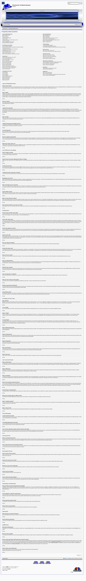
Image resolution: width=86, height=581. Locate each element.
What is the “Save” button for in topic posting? (9, 66)
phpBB (27, 180)
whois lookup (72, 540)
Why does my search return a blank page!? (49, 56)
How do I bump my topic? (6, 68)
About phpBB (75, 528)
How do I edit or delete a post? (7, 58)
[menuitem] (8, 24)
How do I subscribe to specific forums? (49, 63)
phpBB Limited (30, 528)
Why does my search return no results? (49, 55)
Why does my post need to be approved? (8, 67)
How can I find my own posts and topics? (49, 58)
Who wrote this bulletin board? (47, 72)
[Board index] (7, 6)
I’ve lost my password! (5, 40)
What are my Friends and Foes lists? (48, 50)
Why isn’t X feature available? (47, 73)
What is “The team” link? (46, 41)
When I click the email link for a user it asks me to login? (10, 53)
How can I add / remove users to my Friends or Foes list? (52, 51)
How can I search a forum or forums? (48, 54)
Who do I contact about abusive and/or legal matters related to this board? (54, 74)
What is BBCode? (5, 72)
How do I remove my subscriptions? (48, 64)
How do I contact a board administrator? (49, 75)
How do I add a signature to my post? (8, 59)
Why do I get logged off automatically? (8, 41)
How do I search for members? (47, 57)
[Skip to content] (3, 3)
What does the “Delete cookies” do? (7, 42)
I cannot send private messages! (48, 45)
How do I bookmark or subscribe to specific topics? (51, 62)
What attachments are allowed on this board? (50, 68)
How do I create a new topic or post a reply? (9, 57)
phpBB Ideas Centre (48, 534)
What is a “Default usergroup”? (47, 40)
